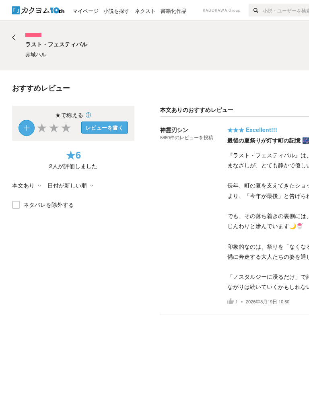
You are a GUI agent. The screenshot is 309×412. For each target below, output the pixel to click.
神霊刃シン (174, 130)
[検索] (256, 10)
